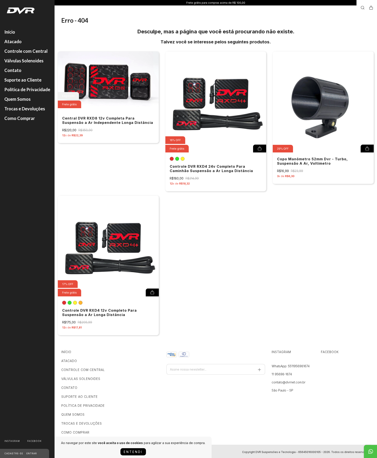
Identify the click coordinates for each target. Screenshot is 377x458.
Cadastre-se (13, 453)
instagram (12, 441)
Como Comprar (19, 118)
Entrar (31, 453)
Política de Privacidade (27, 89)
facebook (34, 441)
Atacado (13, 41)
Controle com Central (26, 51)
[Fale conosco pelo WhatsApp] (370, 451)
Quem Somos (17, 99)
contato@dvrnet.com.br (288, 382)
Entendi (133, 452)
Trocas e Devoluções (24, 108)
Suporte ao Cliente (22, 79)
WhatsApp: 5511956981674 (291, 366)
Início (9, 31)
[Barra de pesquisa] (362, 7)
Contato (12, 70)
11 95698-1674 (282, 374)
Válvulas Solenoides (23, 60)
